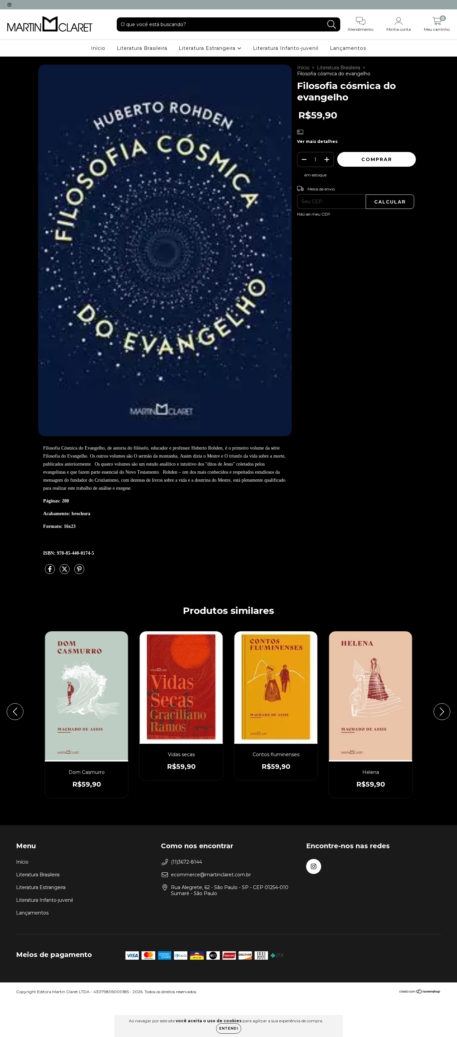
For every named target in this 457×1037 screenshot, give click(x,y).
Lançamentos (348, 48)
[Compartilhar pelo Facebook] (50, 572)
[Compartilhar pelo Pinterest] (79, 572)
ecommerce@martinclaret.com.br (211, 875)
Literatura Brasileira (142, 48)
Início (98, 48)
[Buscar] (332, 24)
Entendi (228, 1028)
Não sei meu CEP (313, 214)
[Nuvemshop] (420, 992)
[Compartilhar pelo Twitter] (65, 572)
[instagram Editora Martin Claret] (9, 5)
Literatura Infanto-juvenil (285, 48)
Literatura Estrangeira (208, 48)
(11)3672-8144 (186, 862)
